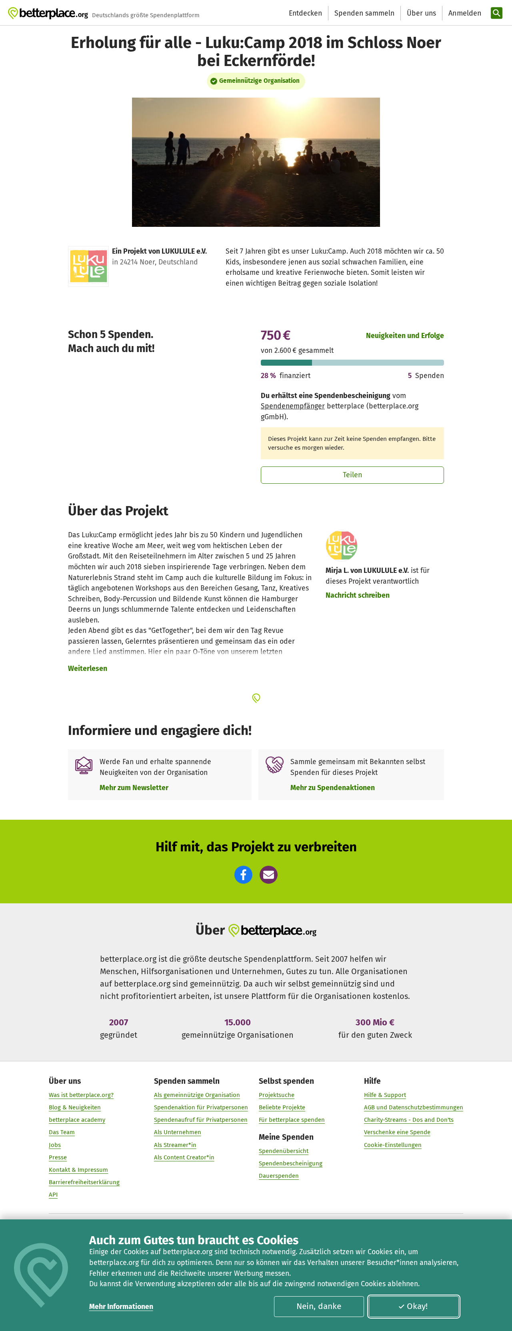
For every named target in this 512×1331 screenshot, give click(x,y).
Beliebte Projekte (282, 1107)
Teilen (352, 474)
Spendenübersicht (283, 1151)
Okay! (417, 1306)
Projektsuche (276, 1095)
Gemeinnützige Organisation (259, 80)
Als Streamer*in (175, 1145)
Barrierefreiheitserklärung (84, 1182)
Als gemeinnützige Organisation (197, 1095)
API (53, 1194)
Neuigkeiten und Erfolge (405, 335)
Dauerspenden (279, 1175)
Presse (58, 1157)
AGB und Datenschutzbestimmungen (413, 1107)
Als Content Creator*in (184, 1157)
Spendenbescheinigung (290, 1163)
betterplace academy (77, 1119)
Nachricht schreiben (358, 595)
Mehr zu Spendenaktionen (332, 787)
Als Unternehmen (177, 1132)
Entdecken (305, 13)
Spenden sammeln (364, 13)
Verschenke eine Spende (397, 1132)
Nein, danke (318, 1306)
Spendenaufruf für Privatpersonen (201, 1119)
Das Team (62, 1132)
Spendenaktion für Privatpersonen (201, 1107)
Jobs (55, 1145)
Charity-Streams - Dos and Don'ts (409, 1119)
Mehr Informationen (121, 1306)
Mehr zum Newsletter (134, 787)
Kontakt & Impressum (78, 1169)
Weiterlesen (87, 668)
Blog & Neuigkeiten (75, 1107)
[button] (243, 875)
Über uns (421, 13)
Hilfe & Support (385, 1095)
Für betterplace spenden (292, 1119)
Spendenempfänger (293, 406)
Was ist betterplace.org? (81, 1095)
